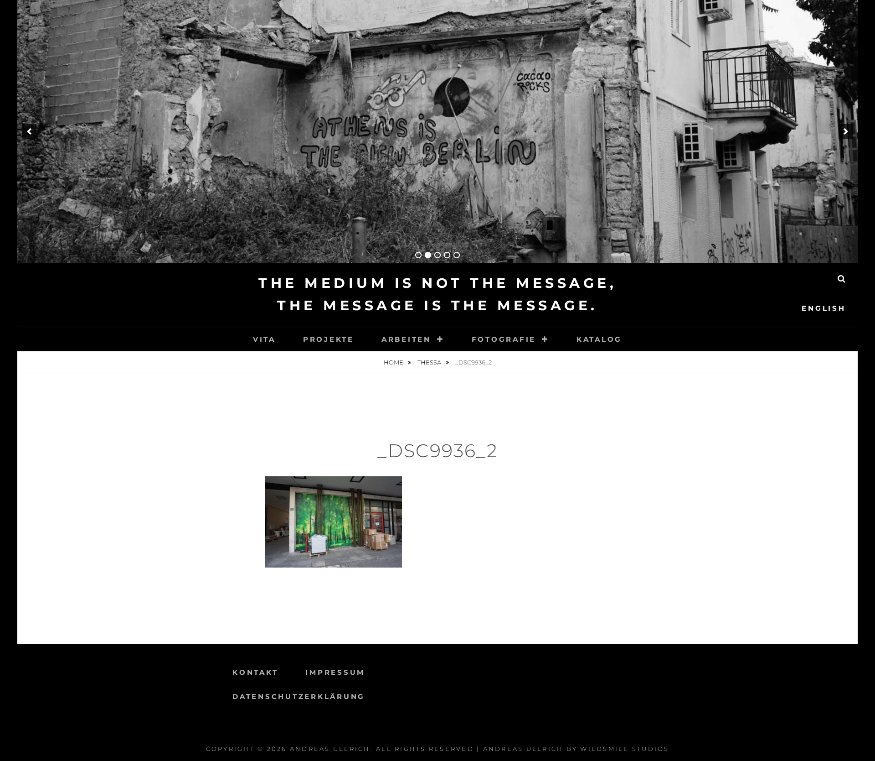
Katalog (599, 339)
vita (264, 339)
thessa (430, 362)
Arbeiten (406, 339)
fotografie (504, 339)
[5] (456, 255)
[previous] (29, 131)
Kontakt (255, 672)
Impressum (335, 672)
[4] (447, 255)
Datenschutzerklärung (298, 696)
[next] (846, 131)
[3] (437, 255)
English (823, 308)
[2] (428, 255)
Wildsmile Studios (624, 748)
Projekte (328, 339)
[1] (418, 255)
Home (394, 362)
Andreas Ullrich (330, 748)
